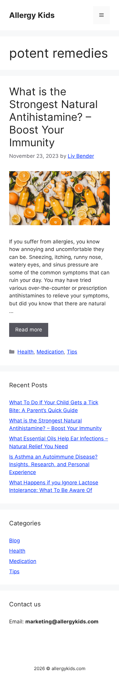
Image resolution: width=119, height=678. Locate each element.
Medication (50, 352)
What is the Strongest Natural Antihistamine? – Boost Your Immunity (53, 117)
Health (25, 352)
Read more (28, 330)
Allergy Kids (32, 15)
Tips (72, 352)
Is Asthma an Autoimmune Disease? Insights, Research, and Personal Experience (53, 464)
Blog (14, 540)
